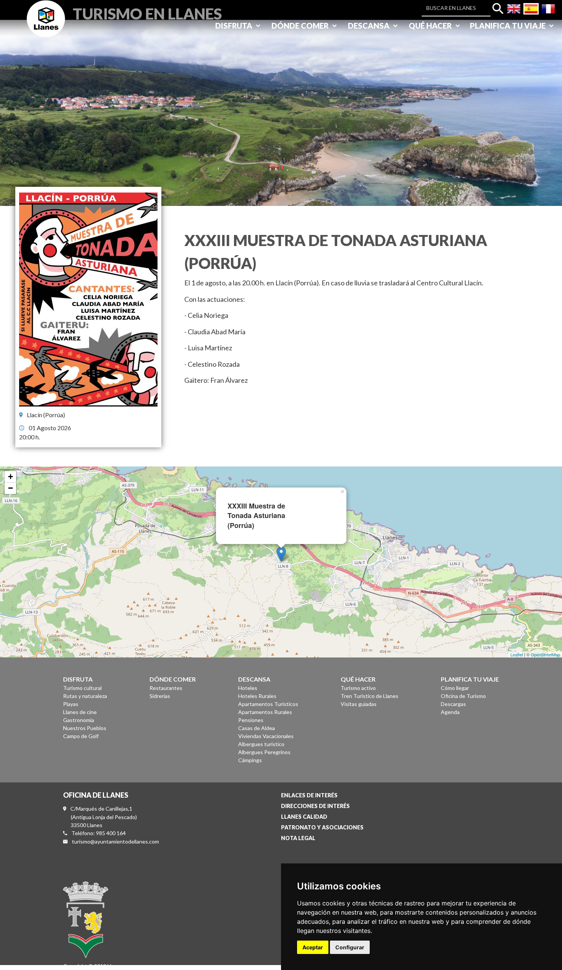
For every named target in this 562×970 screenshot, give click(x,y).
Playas (70, 704)
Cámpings (250, 760)
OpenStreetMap (545, 654)
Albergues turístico (261, 744)
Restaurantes (165, 688)
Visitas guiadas (359, 704)
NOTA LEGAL (298, 838)
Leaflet (516, 654)
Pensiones (250, 720)
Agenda (450, 712)
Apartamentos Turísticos (268, 704)
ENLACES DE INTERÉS (309, 795)
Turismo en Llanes (147, 13)
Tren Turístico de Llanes (369, 696)
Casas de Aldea (256, 728)
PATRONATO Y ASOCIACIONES (322, 827)
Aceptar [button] (312, 947)
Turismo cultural (82, 688)
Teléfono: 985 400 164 (98, 833)
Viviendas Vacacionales (266, 736)
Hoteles (247, 688)
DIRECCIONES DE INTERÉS (315, 806)
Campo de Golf (81, 736)
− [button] (10, 488)
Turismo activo (358, 688)
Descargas (453, 704)
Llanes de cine (80, 712)
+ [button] (10, 476)
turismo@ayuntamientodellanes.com (115, 841)
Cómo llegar (455, 688)
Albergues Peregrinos (264, 752)
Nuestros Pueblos (84, 728)
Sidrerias (159, 696)
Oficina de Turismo (463, 696)
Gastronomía (78, 720)
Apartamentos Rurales (265, 712)
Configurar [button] (349, 947)
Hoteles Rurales (257, 696)
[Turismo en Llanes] (45, 27)
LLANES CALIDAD (304, 816)
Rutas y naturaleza (85, 696)
